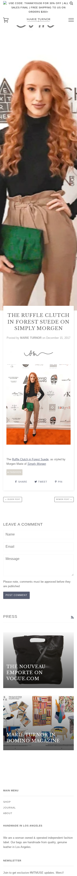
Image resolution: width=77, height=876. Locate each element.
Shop (7, 802)
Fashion (15, 472)
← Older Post (12, 499)
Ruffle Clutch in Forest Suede (30, 459)
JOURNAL (9, 807)
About (7, 813)
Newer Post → (64, 499)
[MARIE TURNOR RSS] (72, 617)
